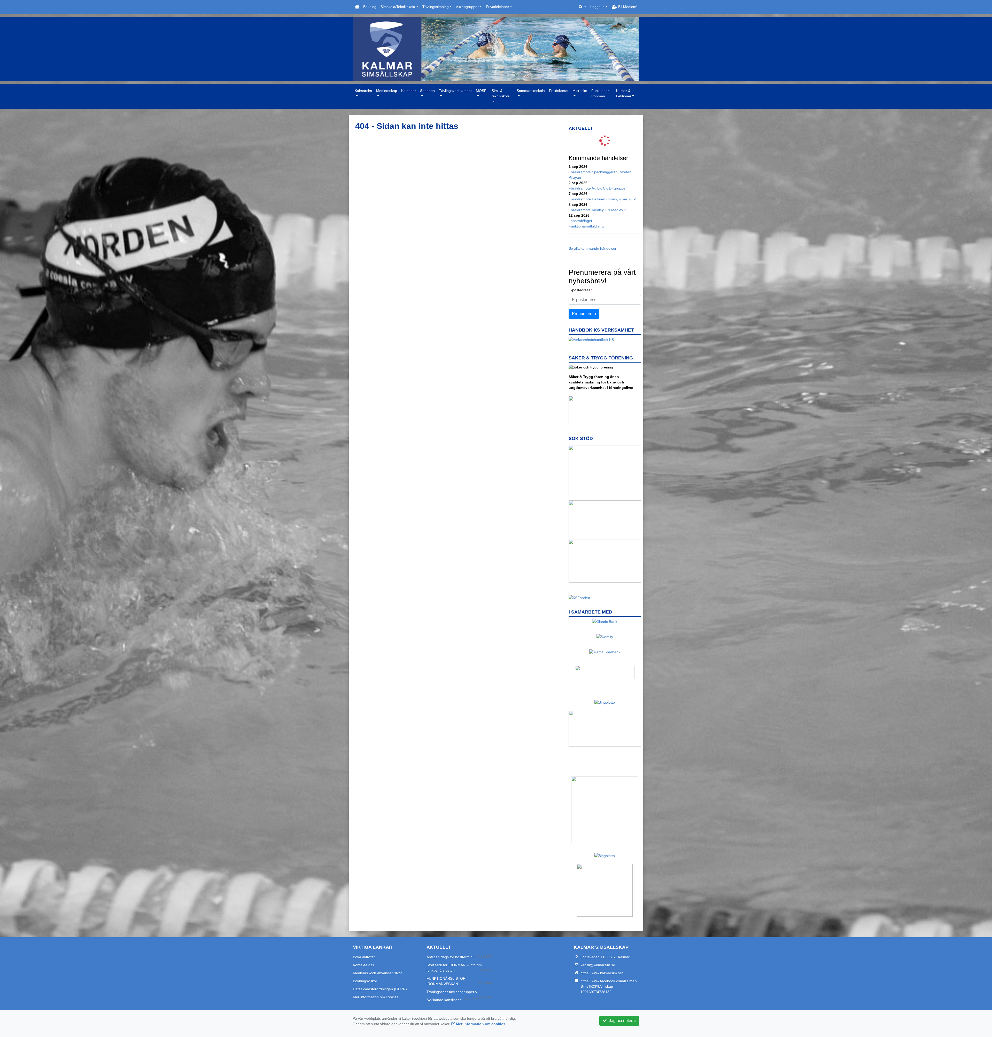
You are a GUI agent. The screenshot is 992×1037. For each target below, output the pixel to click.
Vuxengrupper (467, 7)
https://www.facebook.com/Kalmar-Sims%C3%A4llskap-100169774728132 (608, 986)
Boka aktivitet (364, 957)
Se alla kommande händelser (592, 248)
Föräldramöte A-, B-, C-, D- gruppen (598, 188)
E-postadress (579, 290)
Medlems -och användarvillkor (377, 973)
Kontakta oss (363, 965)
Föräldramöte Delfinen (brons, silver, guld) (603, 199)
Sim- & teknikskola (501, 93)
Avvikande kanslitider (444, 1000)
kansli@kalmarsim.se (597, 965)
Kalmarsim (363, 91)
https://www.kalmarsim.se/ (601, 973)
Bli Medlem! (627, 7)
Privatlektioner (497, 7)
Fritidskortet (558, 91)
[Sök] (582, 7)
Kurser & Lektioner (623, 93)
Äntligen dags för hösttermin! (450, 957)
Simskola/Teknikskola (398, 7)
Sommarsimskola (531, 91)
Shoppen (427, 91)
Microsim (579, 91)
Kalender (408, 91)
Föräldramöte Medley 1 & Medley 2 (597, 210)
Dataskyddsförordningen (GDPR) (380, 989)
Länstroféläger (580, 221)
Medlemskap (386, 91)
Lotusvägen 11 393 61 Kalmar (605, 957)
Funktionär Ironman (600, 93)
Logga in (597, 7)
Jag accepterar (621, 1020)
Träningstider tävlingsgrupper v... (453, 992)
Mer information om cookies (375, 997)
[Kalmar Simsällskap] (496, 49)
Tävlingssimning (435, 7)
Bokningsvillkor (365, 981)
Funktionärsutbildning (586, 226)
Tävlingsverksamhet (455, 91)
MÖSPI (481, 91)
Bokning (369, 7)
